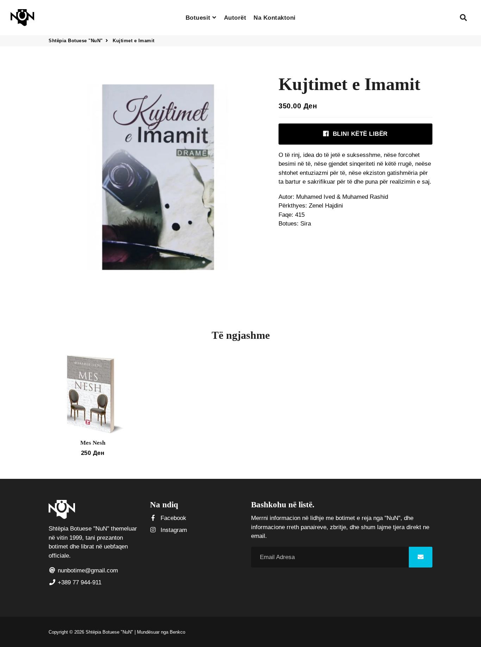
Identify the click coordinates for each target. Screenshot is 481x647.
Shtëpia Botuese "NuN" (76, 40)
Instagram (173, 530)
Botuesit (199, 17)
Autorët (235, 17)
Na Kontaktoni (275, 17)
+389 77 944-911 (78, 582)
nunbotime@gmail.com (87, 570)
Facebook (172, 518)
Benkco (177, 632)
